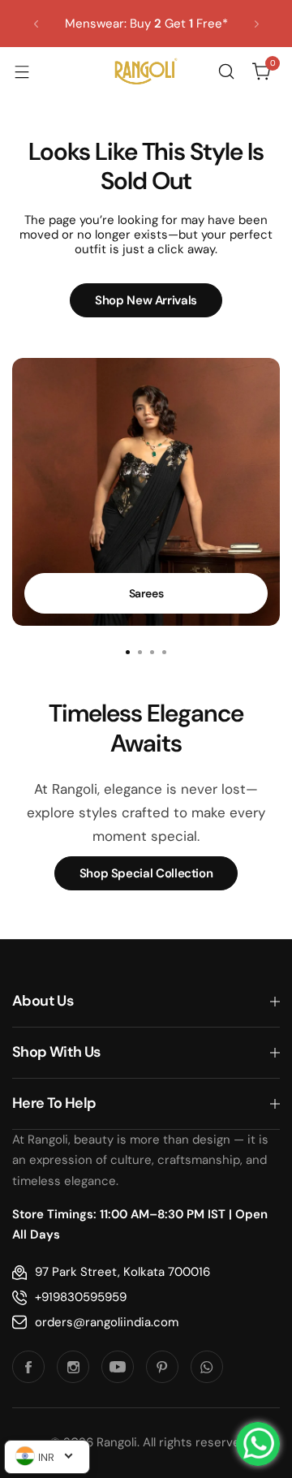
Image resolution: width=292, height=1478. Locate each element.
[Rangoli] (146, 71)
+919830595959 (81, 1297)
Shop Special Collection (146, 873)
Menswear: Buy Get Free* (146, 23)
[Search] (226, 71)
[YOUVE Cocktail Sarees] (146, 492)
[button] (36, 24)
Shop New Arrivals (146, 300)
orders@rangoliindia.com (106, 1322)
